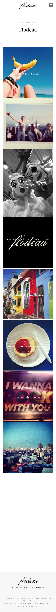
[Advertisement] (28, 522)
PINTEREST (29, 588)
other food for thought (28, 239)
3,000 (28, 243)
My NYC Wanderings (28, 124)
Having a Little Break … (28, 73)
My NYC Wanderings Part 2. (28, 397)
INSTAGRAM (17, 588)
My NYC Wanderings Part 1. (27, 448)
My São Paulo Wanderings (28, 295)
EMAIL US (40, 588)
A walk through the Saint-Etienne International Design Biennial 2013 (28, 184)
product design (28, 177)
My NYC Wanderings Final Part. (28, 346)
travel (28, 69)
